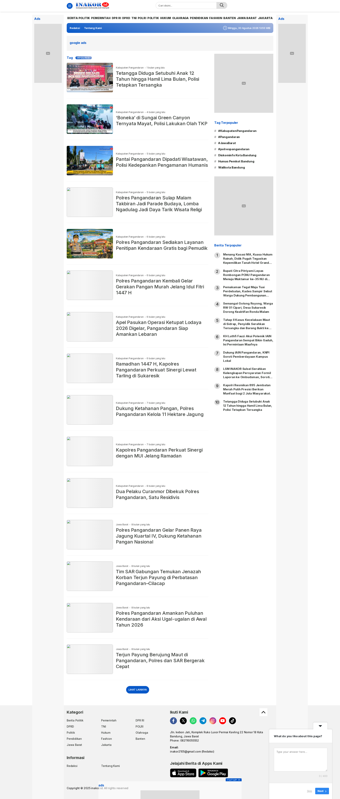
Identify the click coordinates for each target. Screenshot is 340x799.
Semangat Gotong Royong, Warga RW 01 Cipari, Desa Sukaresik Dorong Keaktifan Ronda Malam (248, 308)
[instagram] (212, 720)
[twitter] (183, 720)
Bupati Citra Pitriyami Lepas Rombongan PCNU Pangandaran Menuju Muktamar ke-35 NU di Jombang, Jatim (246, 277)
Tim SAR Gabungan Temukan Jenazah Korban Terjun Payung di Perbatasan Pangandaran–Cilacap (158, 577)
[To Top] (263, 712)
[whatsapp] (193, 720)
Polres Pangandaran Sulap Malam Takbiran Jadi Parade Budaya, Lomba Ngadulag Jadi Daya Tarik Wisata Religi (159, 203)
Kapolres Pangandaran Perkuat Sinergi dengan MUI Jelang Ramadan (159, 453)
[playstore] (213, 772)
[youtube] (222, 720)
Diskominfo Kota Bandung (237, 155)
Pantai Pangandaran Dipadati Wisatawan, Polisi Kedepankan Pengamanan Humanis (162, 162)
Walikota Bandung (231, 167)
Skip (309, 791)
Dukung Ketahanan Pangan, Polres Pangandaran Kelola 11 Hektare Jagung (159, 411)
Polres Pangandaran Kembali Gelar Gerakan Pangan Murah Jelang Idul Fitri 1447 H (160, 286)
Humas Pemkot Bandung (236, 161)
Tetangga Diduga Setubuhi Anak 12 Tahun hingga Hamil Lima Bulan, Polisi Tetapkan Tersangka (157, 79)
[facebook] (173, 720)
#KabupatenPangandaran (237, 131)
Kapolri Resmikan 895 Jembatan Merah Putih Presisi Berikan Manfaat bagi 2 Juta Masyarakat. (247, 389)
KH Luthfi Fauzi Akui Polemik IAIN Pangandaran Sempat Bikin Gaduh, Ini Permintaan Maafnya (248, 340)
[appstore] (183, 772)
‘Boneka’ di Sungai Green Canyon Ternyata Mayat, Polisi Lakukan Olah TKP (161, 120)
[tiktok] (232, 720)
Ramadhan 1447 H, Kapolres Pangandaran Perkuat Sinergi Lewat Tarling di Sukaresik (156, 370)
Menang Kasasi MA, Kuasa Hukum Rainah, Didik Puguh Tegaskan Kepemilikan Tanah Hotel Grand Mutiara (248, 261)
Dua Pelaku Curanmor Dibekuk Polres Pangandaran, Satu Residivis (157, 494)
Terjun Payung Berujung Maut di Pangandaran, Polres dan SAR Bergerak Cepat (160, 660)
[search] (221, 5)
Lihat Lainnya (137, 689)
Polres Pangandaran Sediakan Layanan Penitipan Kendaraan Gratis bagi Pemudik (162, 245)
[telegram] (203, 720)
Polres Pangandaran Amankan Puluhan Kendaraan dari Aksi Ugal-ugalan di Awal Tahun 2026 (161, 619)
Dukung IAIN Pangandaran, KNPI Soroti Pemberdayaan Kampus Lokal (246, 357)
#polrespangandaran (233, 149)
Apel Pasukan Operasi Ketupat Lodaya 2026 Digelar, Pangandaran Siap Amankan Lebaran (158, 328)
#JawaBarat (227, 143)
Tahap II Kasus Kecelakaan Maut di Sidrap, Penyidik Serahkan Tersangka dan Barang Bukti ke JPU (246, 326)
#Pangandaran (229, 137)
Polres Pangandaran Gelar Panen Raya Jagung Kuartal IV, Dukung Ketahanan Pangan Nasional (159, 536)
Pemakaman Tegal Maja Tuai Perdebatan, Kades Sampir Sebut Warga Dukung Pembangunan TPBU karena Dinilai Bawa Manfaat (248, 293)
